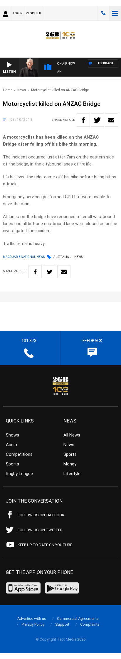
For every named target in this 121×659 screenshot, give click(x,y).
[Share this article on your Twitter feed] (97, 120)
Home (7, 90)
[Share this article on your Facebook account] (83, 120)
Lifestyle (71, 473)
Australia (61, 256)
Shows (12, 435)
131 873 (103, 13)
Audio (11, 444)
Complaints (90, 624)
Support (62, 624)
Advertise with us (31, 618)
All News (71, 435)
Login (18, 13)
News (21, 90)
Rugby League (19, 473)
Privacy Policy (33, 624)
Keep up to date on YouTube (45, 545)
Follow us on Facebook (41, 515)
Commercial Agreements (78, 618)
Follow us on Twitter (40, 530)
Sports (12, 464)
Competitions (19, 454)
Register (33, 13)
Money (69, 464)
